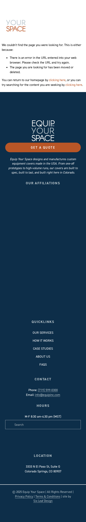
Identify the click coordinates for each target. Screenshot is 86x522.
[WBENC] (50, 212)
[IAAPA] (64, 197)
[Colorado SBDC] (22, 197)
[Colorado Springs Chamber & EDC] (36, 197)
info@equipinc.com (47, 395)
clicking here (57, 80)
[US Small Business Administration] (36, 212)
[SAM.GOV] (22, 212)
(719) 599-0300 (48, 390)
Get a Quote (43, 147)
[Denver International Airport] (50, 197)
